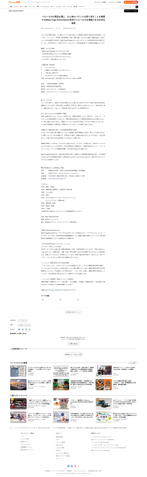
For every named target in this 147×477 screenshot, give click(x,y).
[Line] (26, 329)
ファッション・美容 (33, 6)
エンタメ (16, 6)
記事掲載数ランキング (26, 447)
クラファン (81, 6)
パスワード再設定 (60, 442)
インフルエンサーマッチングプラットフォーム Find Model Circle (108, 447)
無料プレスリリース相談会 (63, 456)
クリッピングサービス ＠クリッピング (101, 437)
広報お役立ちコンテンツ (27, 449)
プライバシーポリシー (80, 471)
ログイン (58, 439)
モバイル (69, 6)
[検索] (137, 7)
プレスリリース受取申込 (62, 453)
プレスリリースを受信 (115, 2)
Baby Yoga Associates (47, 28)
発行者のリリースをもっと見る (73, 354)
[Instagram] (75, 466)
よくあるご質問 (60, 447)
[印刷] (29, 329)
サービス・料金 (24, 439)
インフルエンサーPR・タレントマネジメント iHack (105, 445)
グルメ (21, 6)
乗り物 (75, 6)
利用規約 (69, 471)
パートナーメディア (25, 444)
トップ (10, 428)
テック (64, 6)
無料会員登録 (59, 437)
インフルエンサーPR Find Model (100, 442)
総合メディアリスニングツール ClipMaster (102, 439)
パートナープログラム (59, 471)
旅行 (26, 6)
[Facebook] (19, 329)
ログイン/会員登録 (132, 2)
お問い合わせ (73, 343)
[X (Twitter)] (22, 329)
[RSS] (79, 466)
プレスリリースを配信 (100, 2)
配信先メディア (24, 441)
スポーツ (52, 6)
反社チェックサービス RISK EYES (100, 450)
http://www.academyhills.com (57, 178)
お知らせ (58, 450)
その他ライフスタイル (24, 325)
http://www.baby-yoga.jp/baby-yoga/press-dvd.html (60, 290)
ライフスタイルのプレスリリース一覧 (25, 428)
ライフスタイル (44, 6)
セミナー (58, 458)
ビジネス (58, 6)
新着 (11, 6)
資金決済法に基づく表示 (94, 471)
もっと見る (133, 362)
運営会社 (48, 471)
